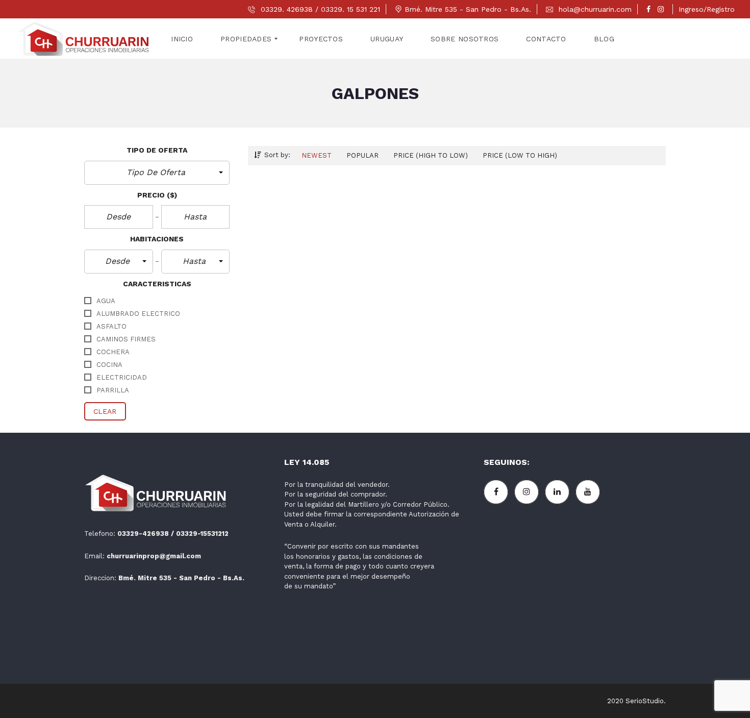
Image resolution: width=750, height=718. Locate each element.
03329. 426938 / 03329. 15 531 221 (319, 9)
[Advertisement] (574, 594)
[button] (157, 172)
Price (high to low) (430, 155)
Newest (317, 155)
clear (105, 411)
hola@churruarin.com (594, 9)
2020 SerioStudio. (636, 701)
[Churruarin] (84, 38)
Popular (362, 155)
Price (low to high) (520, 155)
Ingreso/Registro (707, 9)
